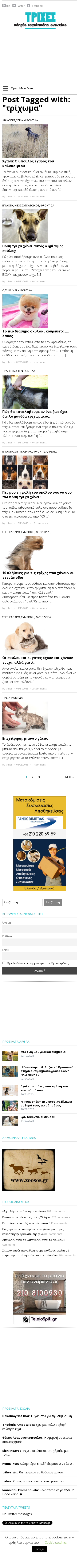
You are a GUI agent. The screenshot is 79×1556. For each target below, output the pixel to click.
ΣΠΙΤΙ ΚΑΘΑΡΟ (23, 451)
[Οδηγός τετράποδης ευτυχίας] (39, 20)
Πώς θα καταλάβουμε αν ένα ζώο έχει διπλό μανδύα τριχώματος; (35, 414)
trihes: (7, 1472)
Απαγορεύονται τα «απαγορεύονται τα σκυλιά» (32, 1240)
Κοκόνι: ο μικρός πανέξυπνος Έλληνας (26, 1217)
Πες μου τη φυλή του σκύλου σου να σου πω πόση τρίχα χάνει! (37, 494)
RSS (8, 6)
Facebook (37, 6)
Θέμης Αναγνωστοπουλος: (22, 1438)
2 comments (39, 688)
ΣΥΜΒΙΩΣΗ (27, 532)
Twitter (20, 6)
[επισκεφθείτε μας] (39, 1297)
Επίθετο (7, 936)
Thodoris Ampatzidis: (18, 1425)
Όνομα (6, 922)
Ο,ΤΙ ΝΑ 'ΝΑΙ (9, 290)
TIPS (5, 371)
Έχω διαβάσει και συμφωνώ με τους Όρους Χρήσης (38, 963)
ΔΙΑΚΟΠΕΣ (8, 120)
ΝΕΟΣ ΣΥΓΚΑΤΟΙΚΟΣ (27, 205)
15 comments (40, 523)
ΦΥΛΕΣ (52, 451)
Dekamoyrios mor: (16, 1416)
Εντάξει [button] (39, 1549)
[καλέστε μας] (39, 843)
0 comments (39, 196)
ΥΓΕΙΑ (19, 120)
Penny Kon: (10, 1464)
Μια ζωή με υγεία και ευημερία (43, 1052)
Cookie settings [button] (56, 1542)
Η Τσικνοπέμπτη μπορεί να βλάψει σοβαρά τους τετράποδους (46, 1103)
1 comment (39, 362)
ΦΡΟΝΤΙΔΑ (31, 120)
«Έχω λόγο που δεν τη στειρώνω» (24, 1211)
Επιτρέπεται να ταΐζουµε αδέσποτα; (25, 1223)
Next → (70, 777)
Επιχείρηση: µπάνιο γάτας (25, 738)
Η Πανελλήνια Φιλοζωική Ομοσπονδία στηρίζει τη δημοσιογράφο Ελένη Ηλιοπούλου (48, 1071)
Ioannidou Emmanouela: (20, 1490)
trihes (9, 196)
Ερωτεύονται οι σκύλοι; (38, 1117)
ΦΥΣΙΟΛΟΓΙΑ (43, 617)
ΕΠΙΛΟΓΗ (7, 205)
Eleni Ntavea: (12, 1451)
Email (5, 949)
